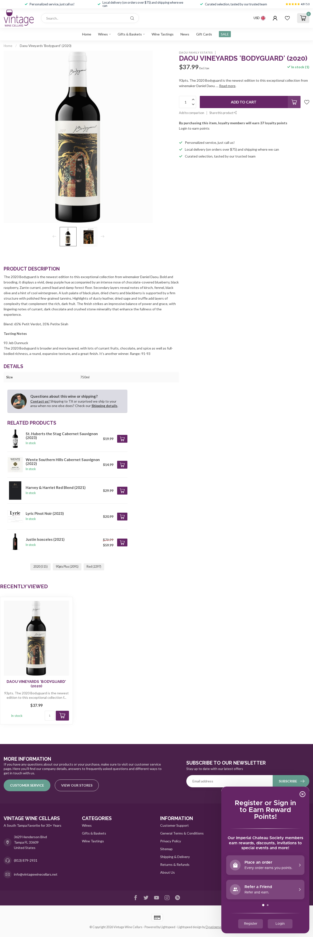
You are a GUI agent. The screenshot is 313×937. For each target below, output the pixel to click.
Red (94, 566)
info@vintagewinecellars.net (35, 874)
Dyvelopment (215, 927)
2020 (40, 566)
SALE (225, 34)
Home (86, 34)
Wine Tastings (163, 34)
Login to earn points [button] (194, 128)
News (184, 34)
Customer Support (174, 825)
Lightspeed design (190, 927)
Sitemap (166, 849)
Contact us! (40, 401)
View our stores (76, 785)
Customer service (27, 785)
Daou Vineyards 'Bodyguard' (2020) (45, 46)
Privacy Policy (170, 841)
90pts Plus (67, 566)
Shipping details (104, 406)
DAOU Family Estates (196, 52)
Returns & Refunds (175, 864)
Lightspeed (168, 927)
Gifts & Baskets (130, 34)
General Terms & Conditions (182, 833)
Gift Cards (204, 34)
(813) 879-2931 (25, 860)
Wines (103, 34)
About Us (167, 872)
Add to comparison (191, 113)
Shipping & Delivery (175, 857)
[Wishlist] (287, 18)
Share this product (221, 113)
